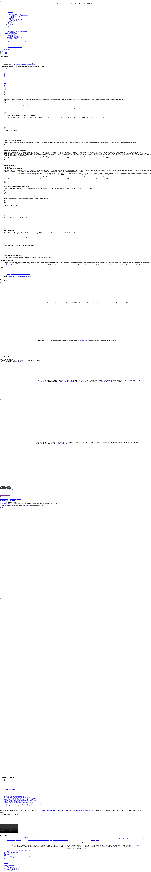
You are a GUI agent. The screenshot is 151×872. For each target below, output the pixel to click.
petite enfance (121, 838)
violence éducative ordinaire (78, 840)
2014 (5, 82)
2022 (5, 73)
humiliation (85, 838)
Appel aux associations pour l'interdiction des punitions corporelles (19, 276)
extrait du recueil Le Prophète (70, 7)
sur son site (20, 361)
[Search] (12, 492)
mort (102, 838)
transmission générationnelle (15, 840)
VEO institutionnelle (12, 39)
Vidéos (9, 43)
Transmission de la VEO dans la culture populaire (17, 31)
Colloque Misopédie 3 (9, 789)
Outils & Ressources (12, 42)
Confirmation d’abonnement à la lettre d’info (12, 869)
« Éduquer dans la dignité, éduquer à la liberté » (13, 801)
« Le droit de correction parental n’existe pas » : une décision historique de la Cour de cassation (21, 803)
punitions (140, 838)
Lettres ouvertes (11, 21)
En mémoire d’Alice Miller (10, 818)
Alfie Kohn (4, 838)
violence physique (41, 840)
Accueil (1, 51)
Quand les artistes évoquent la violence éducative (17, 41)
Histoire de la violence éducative (14, 29)
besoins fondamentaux (21, 838)
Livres (9, 40)
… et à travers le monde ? (13, 38)
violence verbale (64, 840)
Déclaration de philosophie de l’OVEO (15, 13)
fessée (79, 838)
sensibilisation (3, 840)
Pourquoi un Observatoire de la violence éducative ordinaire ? (19, 11)
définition (29, 505)
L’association (10, 12)
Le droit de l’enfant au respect (83, 303)
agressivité (1, 838)
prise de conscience (130, 838)
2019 (5, 76)
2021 (5, 74)
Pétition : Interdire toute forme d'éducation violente (16, 275)
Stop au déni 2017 (22, 270)
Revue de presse (15, 20)
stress (8, 840)
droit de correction (59, 838)
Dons (13, 17)
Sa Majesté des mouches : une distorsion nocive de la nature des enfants (17, 797)
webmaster (138, 845)
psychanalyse (135, 838)
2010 (5, 86)
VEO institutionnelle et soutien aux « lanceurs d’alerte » (15, 264)
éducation (93, 840)
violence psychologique (49, 840)
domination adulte (49, 838)
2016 (5, 79)
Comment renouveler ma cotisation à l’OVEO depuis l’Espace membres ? (18, 850)
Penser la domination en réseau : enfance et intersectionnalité (52, 810)
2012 (5, 84)
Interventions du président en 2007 (6, 489)
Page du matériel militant (5, 503)
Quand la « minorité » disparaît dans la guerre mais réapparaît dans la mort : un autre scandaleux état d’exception (25, 804)
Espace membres (7, 49)
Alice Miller (9, 838)
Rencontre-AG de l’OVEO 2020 (10, 859)
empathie (76, 838)
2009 (5, 87)
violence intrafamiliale (33, 840)
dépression (72, 838)
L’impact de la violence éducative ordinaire (16, 30)
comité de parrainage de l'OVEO (74, 269)
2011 (5, 85)
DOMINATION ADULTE (9, 46)
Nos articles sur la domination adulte (15, 47)
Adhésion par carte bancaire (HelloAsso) (20, 15)
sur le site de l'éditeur (63, 443)
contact (114, 845)
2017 (5, 78)
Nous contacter (11, 23)
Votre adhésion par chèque (9, 865)
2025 (5, 70)
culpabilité (39, 838)
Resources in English (12, 32)
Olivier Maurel (110, 838)
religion (144, 838)
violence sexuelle (58, 840)
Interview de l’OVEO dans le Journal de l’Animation (14, 796)
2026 (5, 69)
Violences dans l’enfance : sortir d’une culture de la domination (78, 810)
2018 (5, 77)
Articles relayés (11, 48)
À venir (5, 68)
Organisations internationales (13, 36)
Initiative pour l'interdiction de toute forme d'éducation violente (18, 274)
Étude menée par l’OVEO (13, 26)
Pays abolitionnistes (12, 35)
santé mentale (147, 838)
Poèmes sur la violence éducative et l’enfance (12, 858)
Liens (9, 44)
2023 (5, 72)
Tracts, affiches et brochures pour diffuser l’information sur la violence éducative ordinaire (21, 862)
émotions (97, 840)
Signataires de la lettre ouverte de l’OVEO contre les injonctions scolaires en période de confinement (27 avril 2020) (25, 856)
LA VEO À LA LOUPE (8, 24)
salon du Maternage (30, 170)
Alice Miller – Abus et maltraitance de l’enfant (8, 822)
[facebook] (3, 53)
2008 (5, 88)
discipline (43, 838)
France (82, 838)
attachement (13, 838)
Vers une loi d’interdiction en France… (15, 37)
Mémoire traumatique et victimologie (46, 269)
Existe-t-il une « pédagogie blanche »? (33, 820)
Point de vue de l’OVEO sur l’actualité (15, 19)
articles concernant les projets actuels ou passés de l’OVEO (24, 64)
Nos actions (10, 18)
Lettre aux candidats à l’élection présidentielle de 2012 (14, 273)
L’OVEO (6, 9)
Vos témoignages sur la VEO (13, 27)
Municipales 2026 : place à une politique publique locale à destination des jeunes (19, 802)
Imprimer (3, 487)
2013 (5, 83)
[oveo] (0, 1)
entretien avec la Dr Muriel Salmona (26, 271)
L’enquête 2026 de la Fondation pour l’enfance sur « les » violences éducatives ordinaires (20, 800)
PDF (9, 487)
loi (91, 838)
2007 (5, 89)
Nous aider (10, 22)
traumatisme (25, 840)
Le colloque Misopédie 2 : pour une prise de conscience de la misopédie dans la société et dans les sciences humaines (26, 805)
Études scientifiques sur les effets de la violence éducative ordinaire (20, 25)
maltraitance (95, 838)
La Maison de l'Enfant (83, 340)
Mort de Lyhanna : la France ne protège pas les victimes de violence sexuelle (18, 799)
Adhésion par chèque (16, 16)
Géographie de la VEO (12, 34)
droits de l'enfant (67, 838)
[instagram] (3, 52)
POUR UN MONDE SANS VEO (10, 33)
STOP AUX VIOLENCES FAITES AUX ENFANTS (22, 269)
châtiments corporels (31, 838)
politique (125, 838)
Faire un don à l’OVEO (8, 851)
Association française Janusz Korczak (45, 303)
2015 (5, 80)
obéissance (105, 838)
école (89, 840)
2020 (5, 75)
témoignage (7, 505)
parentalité (117, 838)
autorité (16, 838)
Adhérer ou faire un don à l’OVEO (14, 14)
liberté (89, 838)
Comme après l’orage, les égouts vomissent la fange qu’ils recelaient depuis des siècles (20, 798)
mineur (100, 838)
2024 (5, 71)
